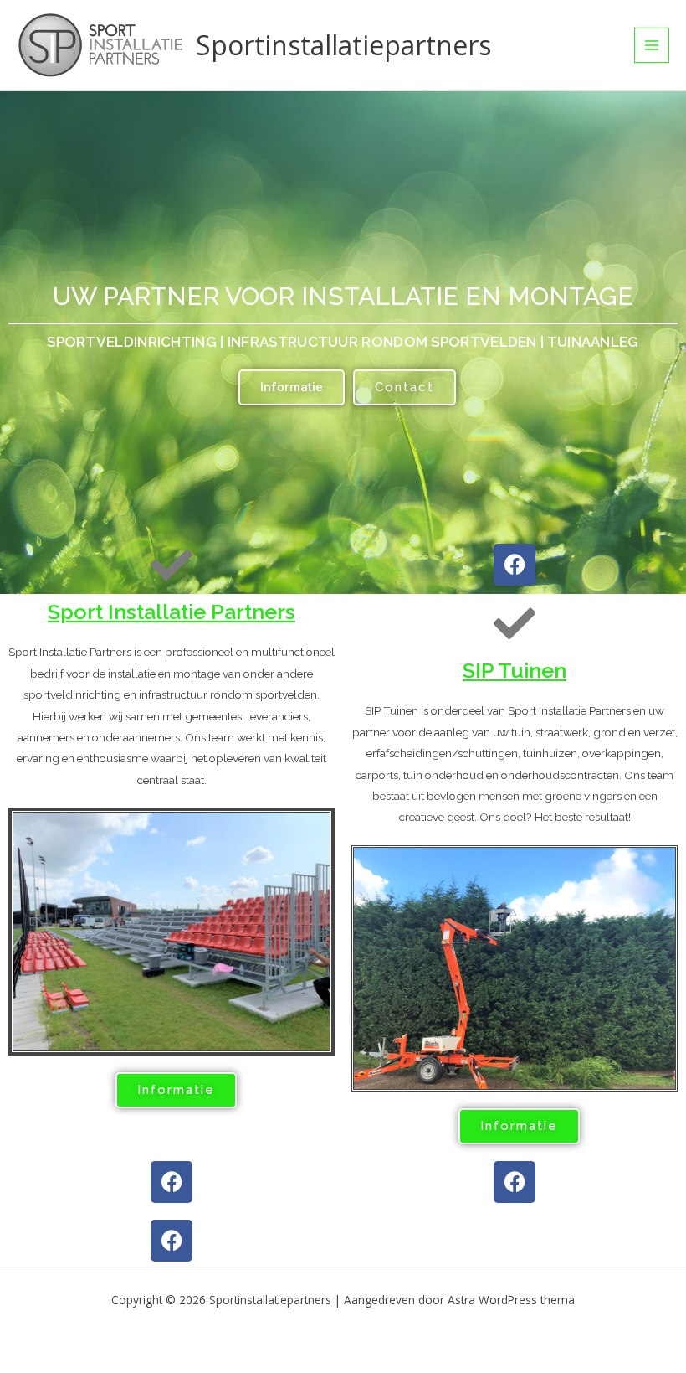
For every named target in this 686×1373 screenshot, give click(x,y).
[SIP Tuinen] (514, 623)
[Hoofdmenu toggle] (652, 46)
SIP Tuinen (514, 670)
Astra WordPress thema (511, 1300)
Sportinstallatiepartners (343, 45)
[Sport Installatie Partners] (171, 565)
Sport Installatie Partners (171, 611)
